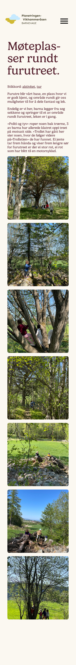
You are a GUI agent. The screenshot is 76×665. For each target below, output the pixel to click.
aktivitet (28, 87)
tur (39, 87)
